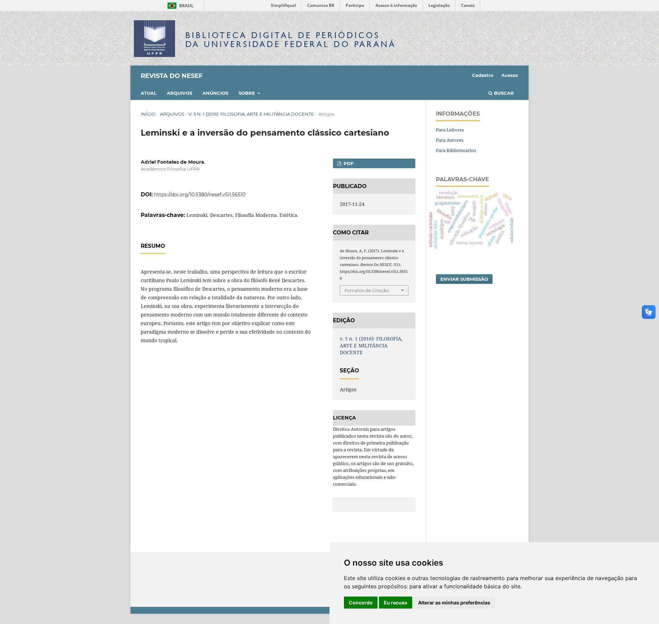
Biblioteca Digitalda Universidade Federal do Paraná (290, 40)
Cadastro (483, 75)
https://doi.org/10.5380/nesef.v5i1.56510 (199, 195)
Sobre (247, 93)
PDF (348, 163)
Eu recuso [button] (395, 602)
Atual (149, 93)
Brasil (179, 6)
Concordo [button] (361, 602)
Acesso (509, 75)
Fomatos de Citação (367, 290)
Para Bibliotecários (456, 150)
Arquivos (179, 93)
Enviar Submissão (464, 279)
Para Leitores (450, 130)
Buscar (503, 93)
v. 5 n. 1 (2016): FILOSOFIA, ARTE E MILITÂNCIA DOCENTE (251, 114)
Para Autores (449, 140)
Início (148, 114)
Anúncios (215, 93)
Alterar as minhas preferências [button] (454, 602)
